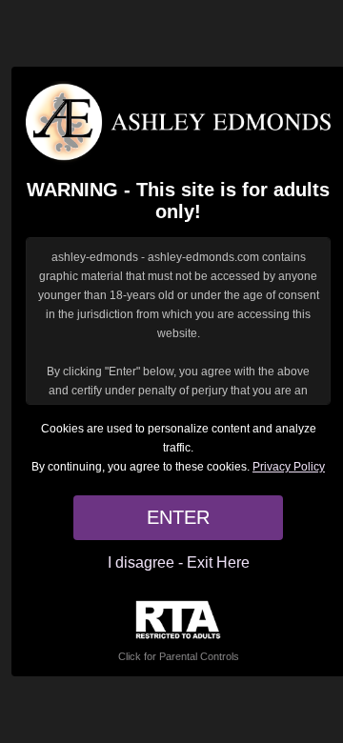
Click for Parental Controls (178, 656)
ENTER (178, 517)
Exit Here (218, 562)
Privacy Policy (288, 466)
